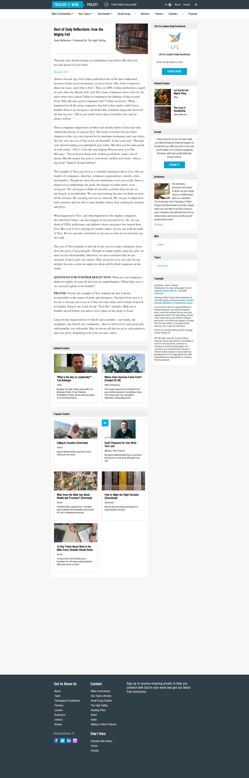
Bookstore (59, 714)
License (58, 710)
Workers (145, 13)
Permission (159, 293)
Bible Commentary (61, 13)
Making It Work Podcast (103, 724)
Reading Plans (98, 710)
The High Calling (99, 705)
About (178, 4)
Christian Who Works (101, 741)
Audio (94, 719)
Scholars (173, 13)
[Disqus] (99, 623)
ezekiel (160, 244)
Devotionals (104, 13)
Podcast (192, 13)
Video (94, 714)
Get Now (158, 224)
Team (57, 696)
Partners (59, 705)
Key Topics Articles (101, 696)
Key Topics (84, 13)
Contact (58, 719)
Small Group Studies (101, 700)
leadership (162, 265)
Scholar (95, 750)
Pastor (94, 745)
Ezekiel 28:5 (61, 72)
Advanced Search (62, 733)
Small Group (124, 13)
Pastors (159, 13)
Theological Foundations (67, 700)
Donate (186, 4)
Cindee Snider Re (169, 291)
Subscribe (174, 71)
